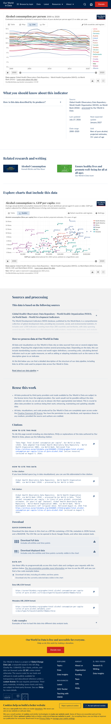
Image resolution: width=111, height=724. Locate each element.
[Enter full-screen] (103, 81)
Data (39, 4)
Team (77, 679)
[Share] (98, 81)
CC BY (36, 82)
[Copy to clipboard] (91, 444)
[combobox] (84, 4)
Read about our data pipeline (24, 371)
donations (39, 709)
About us (79, 666)
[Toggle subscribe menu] (91, 4)
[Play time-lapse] (8, 73)
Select (81, 213)
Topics (59, 666)
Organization (80, 670)
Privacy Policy (44, 718)
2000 (14, 73)
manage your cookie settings (64, 718)
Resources (56, 4)
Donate (101, 4)
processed (86, 108)
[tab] (11, 25)
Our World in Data (8, 4)
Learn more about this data (27, 80)
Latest (46, 4)
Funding (78, 675)
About (68, 4)
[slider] (20, 72)
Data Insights (62, 675)
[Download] (92, 81)
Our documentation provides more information (45, 568)
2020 (102, 73)
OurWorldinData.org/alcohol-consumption (19, 82)
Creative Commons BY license (30, 413)
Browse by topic (26, 4)
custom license (9, 682)
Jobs (77, 684)
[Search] (84, 4)
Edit (94, 24)
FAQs (41, 687)
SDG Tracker (62, 689)
